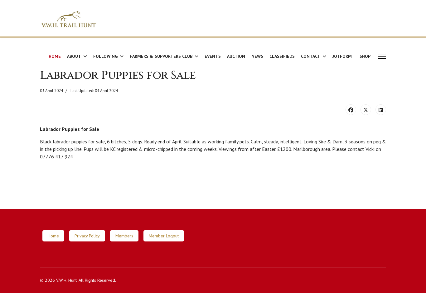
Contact (310, 56)
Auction (236, 56)
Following (105, 56)
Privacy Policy (87, 236)
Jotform (342, 56)
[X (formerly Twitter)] (366, 109)
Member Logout (164, 236)
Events (213, 56)
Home (55, 56)
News (257, 56)
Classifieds (282, 56)
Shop (365, 56)
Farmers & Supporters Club (161, 56)
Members (124, 236)
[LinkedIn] (380, 109)
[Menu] (382, 56)
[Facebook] (351, 109)
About (74, 56)
